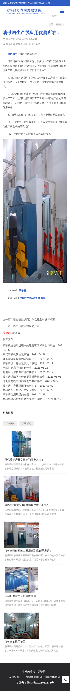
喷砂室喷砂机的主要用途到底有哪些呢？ (28, 550)
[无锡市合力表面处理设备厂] (25, 11)
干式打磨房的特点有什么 (17, 367)
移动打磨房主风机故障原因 (20, 596)
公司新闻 (26, 423)
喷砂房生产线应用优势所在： (20, 385)
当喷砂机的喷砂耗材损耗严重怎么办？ (27, 505)
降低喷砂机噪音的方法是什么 (20, 358)
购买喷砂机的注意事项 (16, 354)
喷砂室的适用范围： (16, 641)
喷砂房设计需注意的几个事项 (20, 363)
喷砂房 (11, 54)
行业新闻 (10, 423)
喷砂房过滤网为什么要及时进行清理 (34, 319)
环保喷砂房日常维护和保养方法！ (24, 459)
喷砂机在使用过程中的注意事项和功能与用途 (29, 345)
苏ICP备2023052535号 (40, 682)
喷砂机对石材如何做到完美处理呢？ (24, 398)
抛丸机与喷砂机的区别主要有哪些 (22, 381)
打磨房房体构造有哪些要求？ (20, 372)
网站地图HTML (34, 676)
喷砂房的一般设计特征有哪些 (20, 389)
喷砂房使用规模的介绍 (26, 326)
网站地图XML (53, 676)
